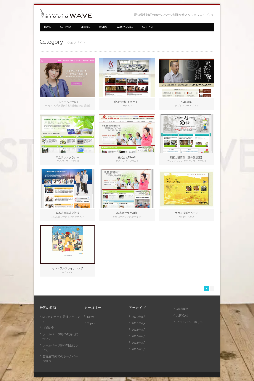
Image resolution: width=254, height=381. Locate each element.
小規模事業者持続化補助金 (69, 105)
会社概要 (182, 309)
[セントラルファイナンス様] (67, 244)
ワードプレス (191, 105)
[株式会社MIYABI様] (127, 188)
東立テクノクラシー (67, 157)
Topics (91, 323)
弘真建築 (186, 102)
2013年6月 (139, 336)
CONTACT (148, 26)
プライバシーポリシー (191, 322)
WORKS (103, 26)
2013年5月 (139, 342)
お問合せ (182, 315)
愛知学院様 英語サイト (127, 102)
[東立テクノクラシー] (67, 133)
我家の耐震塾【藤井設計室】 (186, 157)
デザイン (179, 105)
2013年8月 (139, 329)
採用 (192, 216)
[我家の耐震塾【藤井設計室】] (186, 133)
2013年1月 (139, 349)
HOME (47, 26)
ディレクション (174, 161)
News (90, 317)
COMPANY (65, 26)
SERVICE (85, 26)
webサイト (50, 105)
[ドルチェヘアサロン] (67, 77)
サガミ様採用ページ (186, 212)
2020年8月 (139, 317)
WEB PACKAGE (125, 26)
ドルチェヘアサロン (67, 102)
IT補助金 (48, 328)
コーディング (127, 105)
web (115, 216)
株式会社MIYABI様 (126, 212)
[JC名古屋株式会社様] (67, 188)
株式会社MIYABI (127, 157)
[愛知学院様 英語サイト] (127, 77)
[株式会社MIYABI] (127, 133)
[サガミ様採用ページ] (186, 188)
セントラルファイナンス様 (67, 268)
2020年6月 (139, 323)
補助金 (86, 105)
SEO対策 (56, 216)
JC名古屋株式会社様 (67, 212)
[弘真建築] (186, 77)
